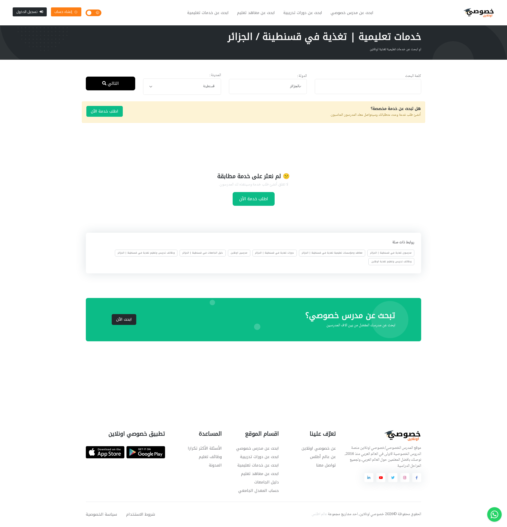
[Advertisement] (249, 147)
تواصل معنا (326, 465)
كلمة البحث (413, 76)
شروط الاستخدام (140, 514)
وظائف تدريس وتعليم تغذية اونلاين (391, 261)
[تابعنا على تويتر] (392, 477)
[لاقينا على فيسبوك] (416, 477)
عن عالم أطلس (323, 456)
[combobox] (267, 86)
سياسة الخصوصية (101, 514)
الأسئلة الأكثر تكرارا (205, 448)
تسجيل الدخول (26, 11)
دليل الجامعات (266, 482)
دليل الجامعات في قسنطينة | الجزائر (202, 252)
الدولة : (302, 76)
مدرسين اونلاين (239, 252)
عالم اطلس (319, 514)
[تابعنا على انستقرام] (404, 477)
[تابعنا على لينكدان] (368, 477)
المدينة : (215, 75)
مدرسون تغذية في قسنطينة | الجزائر (391, 252)
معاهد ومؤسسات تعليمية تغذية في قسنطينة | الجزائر (332, 252)
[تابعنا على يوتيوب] (380, 477)
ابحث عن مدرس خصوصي (352, 12)
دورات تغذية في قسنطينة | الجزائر (274, 252)
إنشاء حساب (63, 11)
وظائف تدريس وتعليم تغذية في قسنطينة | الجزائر (146, 252)
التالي (112, 83)
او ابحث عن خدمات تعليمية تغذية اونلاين (395, 49)
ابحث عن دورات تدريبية (302, 12)
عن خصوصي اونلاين (319, 448)
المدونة (215, 465)
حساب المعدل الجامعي (258, 490)
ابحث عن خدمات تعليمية (208, 12)
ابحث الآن (124, 319)
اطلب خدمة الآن (104, 111)
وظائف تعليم (210, 456)
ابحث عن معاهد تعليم (256, 12)
